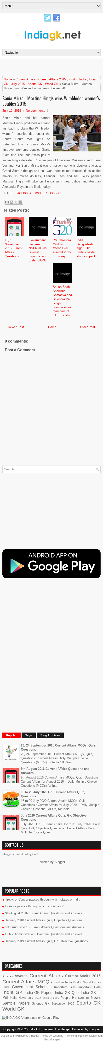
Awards (21, 976)
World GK (51, 84)
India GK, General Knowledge (49, 1029)
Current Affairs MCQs (27, 981)
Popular (11, 735)
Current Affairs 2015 (52, 79)
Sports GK (35, 84)
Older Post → (89, 327)
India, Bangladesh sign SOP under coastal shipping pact (86, 248)
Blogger (60, 862)
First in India (77, 79)
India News (18, 998)
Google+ (56, 193)
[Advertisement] (52, 67)
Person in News (86, 997)
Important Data (89, 987)
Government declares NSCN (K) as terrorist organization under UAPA (38, 250)
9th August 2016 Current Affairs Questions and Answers (43, 913)
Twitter (40, 193)
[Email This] (7, 202)
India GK (12, 992)
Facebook (23, 193)
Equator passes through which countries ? (34, 906)
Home (8, 79)
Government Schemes (32, 987)
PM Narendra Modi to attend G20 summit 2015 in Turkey (62, 248)
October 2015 (51, 998)
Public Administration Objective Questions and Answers (43, 934)
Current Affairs (25, 79)
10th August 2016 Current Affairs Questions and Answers (44, 927)
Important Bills (65, 987)
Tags (28, 735)
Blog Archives (50, 735)
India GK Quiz (67, 993)
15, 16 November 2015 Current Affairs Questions (14, 248)
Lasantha (57, 1035)
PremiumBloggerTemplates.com (84, 1035)
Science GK (41, 1003)
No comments (35, 110)
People (65, 998)
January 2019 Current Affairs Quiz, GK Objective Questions (46, 941)
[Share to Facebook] (20, 202)
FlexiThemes (20, 1035)
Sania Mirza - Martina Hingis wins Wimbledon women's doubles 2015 (51, 101)
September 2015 (63, 1003)
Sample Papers (16, 1003)
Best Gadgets (52, 1039)
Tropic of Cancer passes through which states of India (42, 899)
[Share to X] (16, 202)
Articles (7, 976)
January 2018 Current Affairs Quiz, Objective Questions (43, 920)
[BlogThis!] (11, 202)
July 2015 (18, 84)
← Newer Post (14, 327)
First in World (82, 982)
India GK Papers (39, 993)
